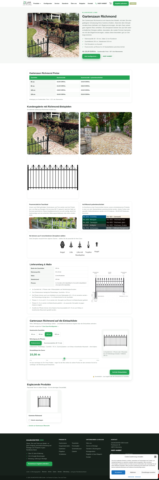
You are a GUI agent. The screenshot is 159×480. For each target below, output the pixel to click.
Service (57, 3)
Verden (60, 471)
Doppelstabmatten (64, 446)
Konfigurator (48, 3)
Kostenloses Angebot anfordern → (39, 463)
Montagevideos (90, 451)
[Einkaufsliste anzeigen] (110, 3)
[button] (155, 457)
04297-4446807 (107, 56)
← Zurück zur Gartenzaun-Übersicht (38, 425)
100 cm (48, 334)
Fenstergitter (75, 446)
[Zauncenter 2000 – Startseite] (27, 3)
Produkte (36, 3)
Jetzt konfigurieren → (91, 56)
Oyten (54, 471)
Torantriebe (75, 443)
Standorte (65, 3)
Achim (50, 471)
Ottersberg (66, 471)
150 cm (57, 334)
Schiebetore (62, 454)
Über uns (74, 3)
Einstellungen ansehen (148, 472)
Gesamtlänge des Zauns (37, 350)
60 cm (33, 334)
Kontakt (90, 3)
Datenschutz (131, 476)
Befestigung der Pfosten (37, 339)
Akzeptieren (118, 472)
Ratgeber (82, 3)
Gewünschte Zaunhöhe (37, 330)
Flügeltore (62, 451)
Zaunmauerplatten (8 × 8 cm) (53, 343)
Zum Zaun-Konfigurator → (51, 326)
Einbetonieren (35, 343)
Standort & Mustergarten (93, 448)
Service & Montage (92, 446)
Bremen (44, 471)
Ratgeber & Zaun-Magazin (94, 454)
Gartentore (62, 448)
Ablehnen (133, 472)
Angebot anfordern (121, 3)
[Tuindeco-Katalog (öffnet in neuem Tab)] (133, 3)
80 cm (41, 334)
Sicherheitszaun (77, 448)
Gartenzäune (63, 443)
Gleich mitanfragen (37, 420)
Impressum (138, 476)
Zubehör (74, 451)
